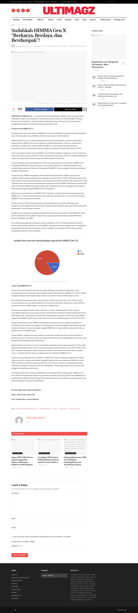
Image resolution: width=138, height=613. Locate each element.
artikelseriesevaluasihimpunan (26, 408)
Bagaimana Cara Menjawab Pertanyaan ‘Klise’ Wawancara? (105, 64)
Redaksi (29, 2)
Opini (84, 20)
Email (14, 527)
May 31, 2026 (43, 465)
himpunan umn (74, 408)
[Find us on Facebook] (13, 10)
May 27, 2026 (69, 467)
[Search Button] (125, 2)
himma (55, 408)
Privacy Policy (22, 2)
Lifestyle (68, 20)
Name (14, 518)
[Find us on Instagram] (28, 10)
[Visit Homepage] (69, 10)
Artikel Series (105, 20)
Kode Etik (53, 2)
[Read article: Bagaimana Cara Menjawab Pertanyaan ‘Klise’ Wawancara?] (109, 46)
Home (13, 25)
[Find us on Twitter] (18, 10)
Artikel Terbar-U (16, 580)
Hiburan (40, 20)
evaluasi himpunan (45, 408)
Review (50, 20)
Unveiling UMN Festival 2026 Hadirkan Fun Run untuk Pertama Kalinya (48, 459)
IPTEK (59, 20)
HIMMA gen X (64, 408)
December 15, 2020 (40, 46)
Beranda (16, 20)
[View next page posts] (51, 474)
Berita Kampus (21, 25)
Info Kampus (28, 20)
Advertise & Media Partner (42, 2)
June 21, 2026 (16, 467)
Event (77, 20)
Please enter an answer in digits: (23, 541)
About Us (14, 2)
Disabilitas (14, 598)
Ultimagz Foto (119, 20)
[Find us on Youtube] (23, 10)
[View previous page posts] (47, 474)
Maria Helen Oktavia (24, 46)
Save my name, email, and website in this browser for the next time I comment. (42, 536)
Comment (15, 493)
